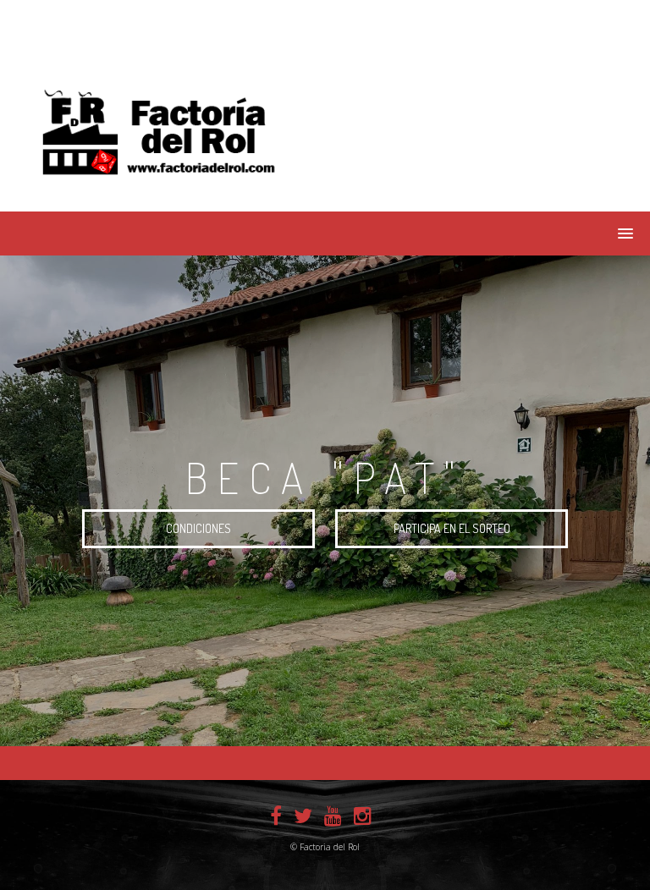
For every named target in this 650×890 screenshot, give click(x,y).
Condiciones (198, 528)
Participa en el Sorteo (452, 528)
